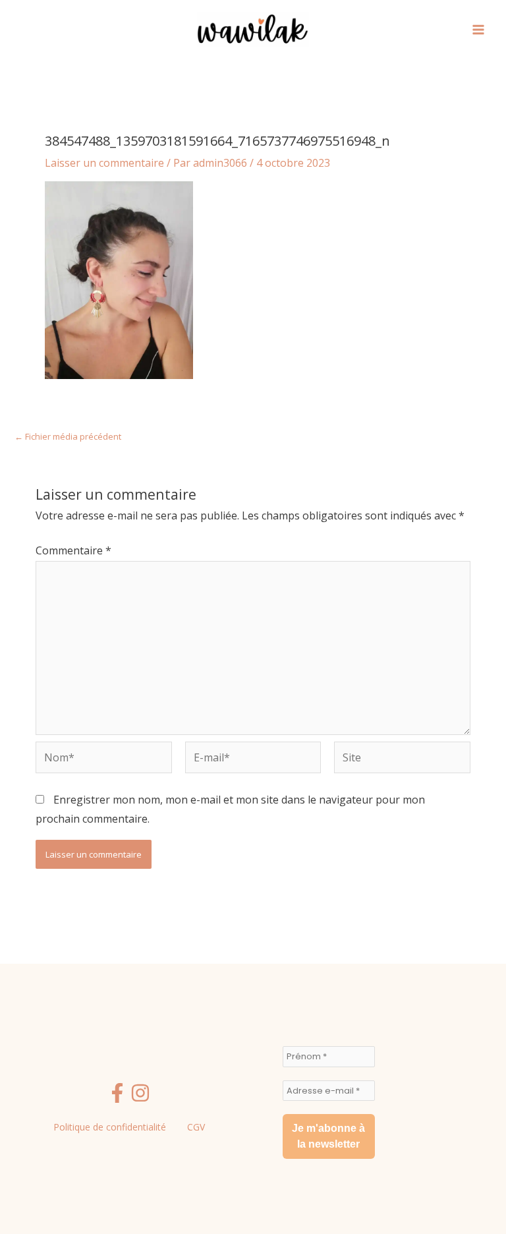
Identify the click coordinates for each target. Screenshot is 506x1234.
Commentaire (73, 550)
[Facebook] (117, 1093)
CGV (196, 1127)
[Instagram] (140, 1093)
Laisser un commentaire (104, 163)
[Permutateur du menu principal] (478, 29)
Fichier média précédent (67, 436)
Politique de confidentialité (109, 1127)
